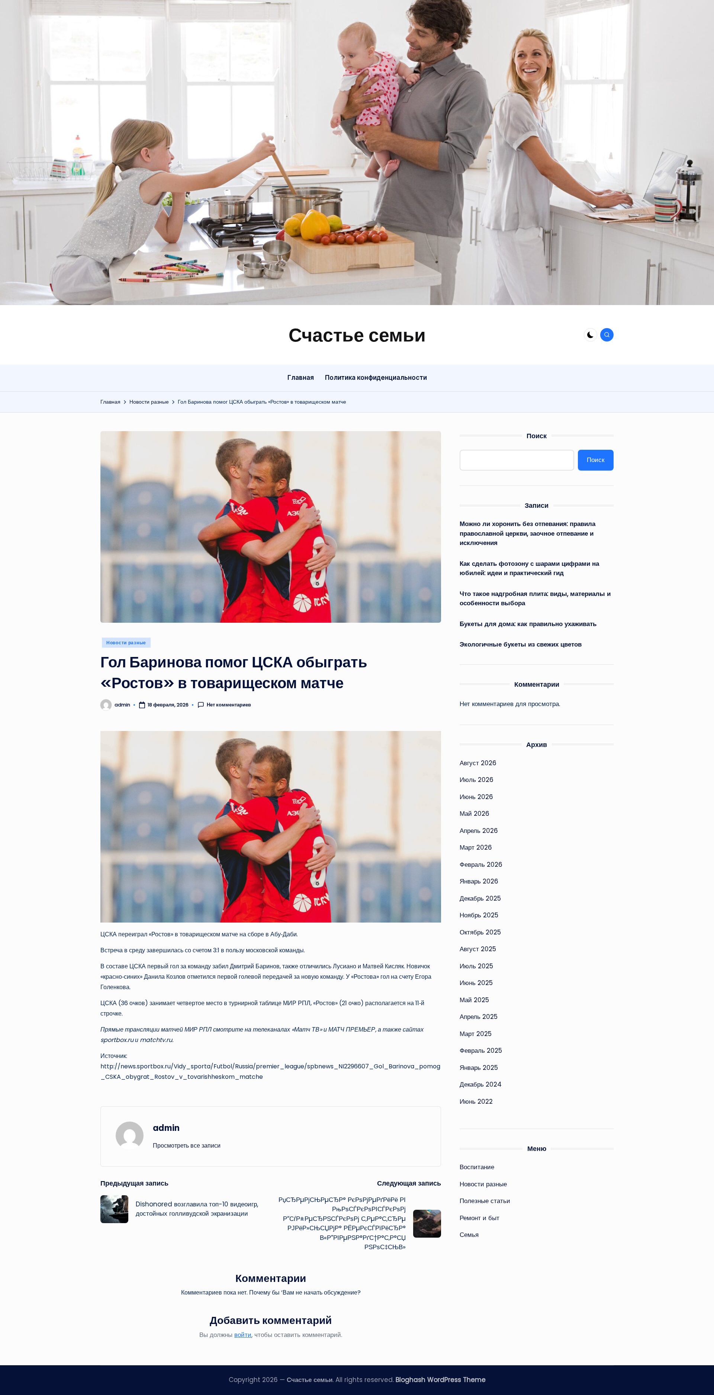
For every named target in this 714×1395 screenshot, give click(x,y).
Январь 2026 (479, 881)
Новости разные (126, 642)
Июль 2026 (476, 779)
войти (242, 1334)
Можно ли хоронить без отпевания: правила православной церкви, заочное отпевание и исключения (527, 533)
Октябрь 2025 (480, 932)
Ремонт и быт (479, 1217)
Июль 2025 (476, 966)
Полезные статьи (485, 1200)
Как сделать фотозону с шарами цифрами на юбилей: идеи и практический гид (529, 568)
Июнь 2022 (476, 1101)
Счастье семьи (357, 334)
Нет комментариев (229, 705)
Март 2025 (476, 1033)
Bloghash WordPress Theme (441, 1379)
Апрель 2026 (479, 830)
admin (166, 1127)
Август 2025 (478, 949)
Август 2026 (478, 763)
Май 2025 (474, 999)
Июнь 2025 (476, 982)
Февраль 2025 (481, 1050)
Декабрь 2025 (480, 898)
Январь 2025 (479, 1067)
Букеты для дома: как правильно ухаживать (528, 623)
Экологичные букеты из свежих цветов (521, 644)
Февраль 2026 (481, 864)
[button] (187, 1145)
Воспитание (477, 1166)
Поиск (537, 435)
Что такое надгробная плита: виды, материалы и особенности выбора (535, 598)
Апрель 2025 (479, 1016)
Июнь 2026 (476, 796)
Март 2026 (476, 847)
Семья (469, 1234)
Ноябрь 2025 (479, 915)
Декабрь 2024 (481, 1084)
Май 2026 (474, 813)
